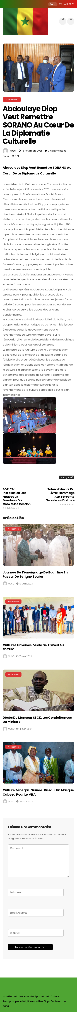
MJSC (13, 150)
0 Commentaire (57, 150)
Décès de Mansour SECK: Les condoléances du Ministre (37, 719)
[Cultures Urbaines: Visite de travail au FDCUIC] (38, 617)
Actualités (11, 99)
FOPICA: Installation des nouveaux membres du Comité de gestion (16, 498)
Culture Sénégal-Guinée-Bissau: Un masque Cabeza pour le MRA (38, 792)
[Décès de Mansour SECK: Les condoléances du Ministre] (38, 690)
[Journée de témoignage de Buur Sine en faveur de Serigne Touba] (38, 545)
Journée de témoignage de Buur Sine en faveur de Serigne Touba (35, 574)
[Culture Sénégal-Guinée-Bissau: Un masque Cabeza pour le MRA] (38, 763)
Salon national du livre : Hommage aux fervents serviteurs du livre (60, 496)
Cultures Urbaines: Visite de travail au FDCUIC (33, 647)
